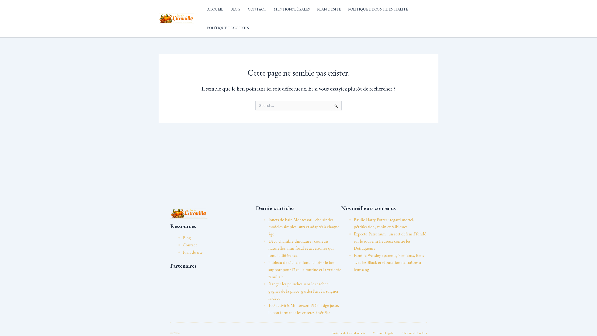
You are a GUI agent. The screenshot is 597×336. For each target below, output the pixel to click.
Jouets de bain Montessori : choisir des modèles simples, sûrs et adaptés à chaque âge (303, 227)
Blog (235, 9)
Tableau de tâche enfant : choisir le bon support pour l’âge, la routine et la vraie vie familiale (304, 269)
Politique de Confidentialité (378, 9)
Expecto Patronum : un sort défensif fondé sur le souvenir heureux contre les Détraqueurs (390, 241)
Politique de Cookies (228, 27)
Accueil (215, 9)
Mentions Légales (292, 9)
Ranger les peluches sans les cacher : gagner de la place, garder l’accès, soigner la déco (303, 291)
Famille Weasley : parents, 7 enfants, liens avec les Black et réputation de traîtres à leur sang (389, 262)
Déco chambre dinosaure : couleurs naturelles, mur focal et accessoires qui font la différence (301, 248)
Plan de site (329, 9)
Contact (257, 9)
